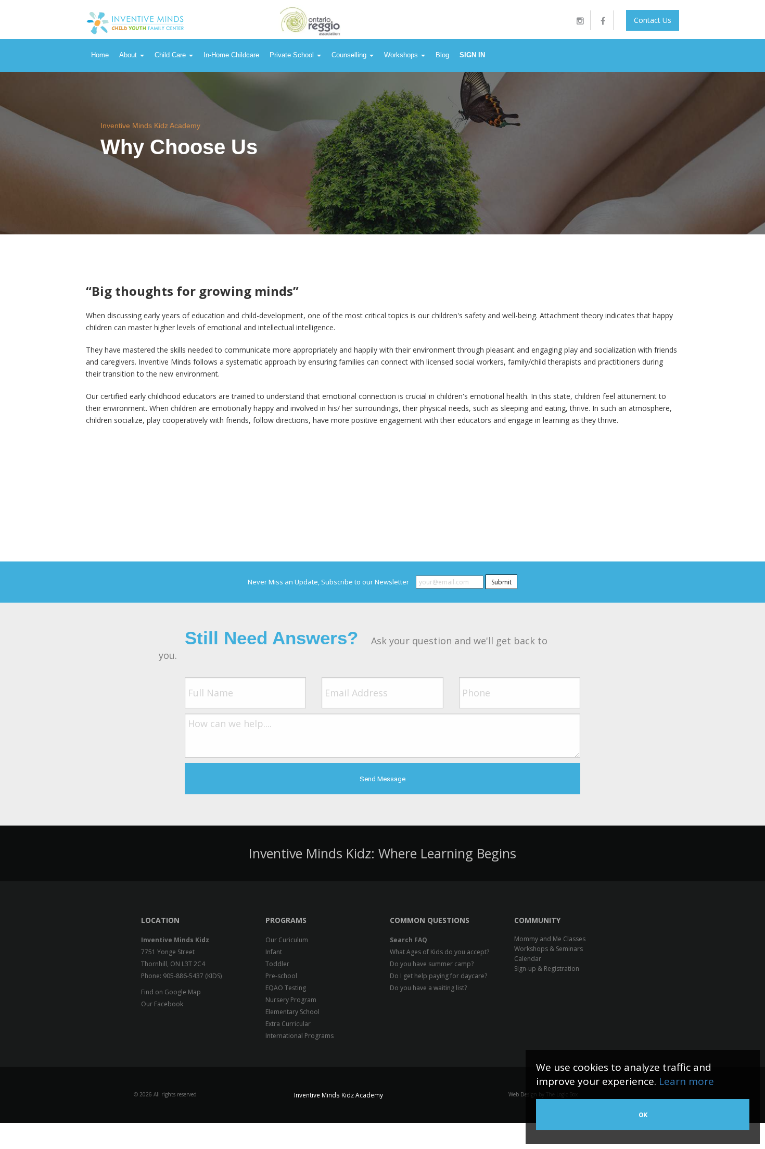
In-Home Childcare (231, 55)
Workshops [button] (402, 55)
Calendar (527, 958)
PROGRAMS (286, 920)
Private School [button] (293, 55)
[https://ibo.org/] (563, 19)
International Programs (299, 1035)
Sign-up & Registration (546, 968)
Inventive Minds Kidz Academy (150, 126)
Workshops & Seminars (548, 948)
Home (100, 55)
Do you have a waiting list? (428, 987)
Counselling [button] (350, 55)
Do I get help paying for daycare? (438, 975)
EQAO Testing (285, 987)
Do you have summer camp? (432, 963)
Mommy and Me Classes (549, 938)
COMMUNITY (537, 920)
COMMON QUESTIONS (429, 920)
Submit (501, 582)
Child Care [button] (171, 55)
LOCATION (160, 920)
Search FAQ (408, 939)
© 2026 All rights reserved (165, 1094)
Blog (442, 55)
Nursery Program (290, 999)
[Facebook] (603, 20)
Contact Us (652, 20)
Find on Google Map (171, 992)
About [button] (129, 55)
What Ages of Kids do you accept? (439, 951)
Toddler (277, 963)
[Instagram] (580, 20)
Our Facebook (162, 1004)
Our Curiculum (286, 939)
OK (643, 1115)
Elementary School (292, 1011)
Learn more (686, 1081)
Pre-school (281, 975)
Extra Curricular (288, 1023)
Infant (273, 951)
